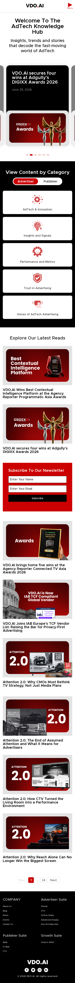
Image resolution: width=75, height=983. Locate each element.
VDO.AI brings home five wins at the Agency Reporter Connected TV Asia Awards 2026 (34, 568)
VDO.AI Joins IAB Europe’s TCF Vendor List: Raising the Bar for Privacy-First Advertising (36, 627)
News (5, 915)
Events (6, 920)
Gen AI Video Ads (49, 924)
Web (5, 942)
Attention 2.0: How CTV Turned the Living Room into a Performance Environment (33, 802)
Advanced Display (50, 920)
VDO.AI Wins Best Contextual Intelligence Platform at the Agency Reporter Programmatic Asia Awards (35, 393)
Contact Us (8, 924)
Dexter (44, 906)
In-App (6, 946)
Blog (5, 911)
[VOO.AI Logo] (34, 6)
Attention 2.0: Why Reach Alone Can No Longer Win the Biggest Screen (37, 859)
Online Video (47, 915)
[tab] (25, 181)
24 (44, 879)
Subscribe (37, 498)
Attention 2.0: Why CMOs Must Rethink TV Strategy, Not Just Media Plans (36, 684)
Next (53, 880)
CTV (43, 911)
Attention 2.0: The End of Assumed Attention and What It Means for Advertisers (33, 744)
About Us (7, 906)
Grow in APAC (47, 942)
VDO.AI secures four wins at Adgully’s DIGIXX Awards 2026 (35, 77)
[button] (27, 155)
